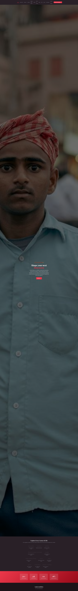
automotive (21, 2)
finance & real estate (32, 2)
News (39, 2)
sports (44, 2)
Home (18, 2)
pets (41, 2)
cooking (28, 2)
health (34, 2)
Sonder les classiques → (57, 2)
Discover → (39, 278)
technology (47, 2)
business (25, 2)
